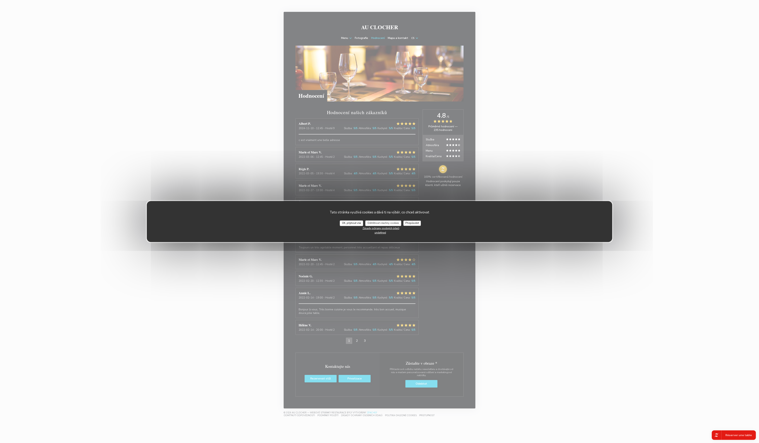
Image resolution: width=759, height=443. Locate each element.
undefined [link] (380, 232)
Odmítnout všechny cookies (383, 223)
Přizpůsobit (412, 223)
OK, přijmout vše (351, 223)
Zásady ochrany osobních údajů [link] (381, 228)
